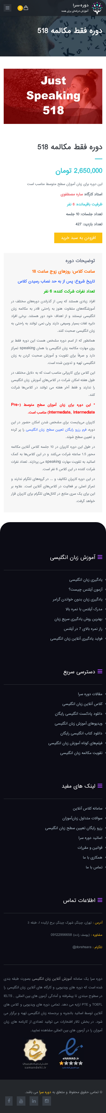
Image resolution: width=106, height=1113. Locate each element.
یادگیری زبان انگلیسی (85, 580)
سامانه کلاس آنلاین (87, 808)
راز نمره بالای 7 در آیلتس (83, 629)
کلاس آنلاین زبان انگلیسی (82, 704)
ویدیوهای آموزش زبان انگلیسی (78, 723)
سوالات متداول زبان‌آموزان (82, 818)
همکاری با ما (92, 857)
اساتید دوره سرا (90, 838)
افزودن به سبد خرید (78, 238)
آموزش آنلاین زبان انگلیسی (52, 979)
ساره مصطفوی (72, 194)
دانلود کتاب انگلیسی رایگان (81, 733)
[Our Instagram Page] (46, 1101)
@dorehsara (81, 947)
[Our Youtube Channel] (21, 1101)
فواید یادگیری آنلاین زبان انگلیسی (76, 639)
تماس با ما (94, 867)
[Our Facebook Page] (9, 1101)
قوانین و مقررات (90, 848)
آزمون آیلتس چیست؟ (85, 589)
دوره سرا (45, 1092)
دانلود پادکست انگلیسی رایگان (78, 714)
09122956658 (61, 935)
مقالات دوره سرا (90, 694)
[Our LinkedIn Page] (34, 1101)
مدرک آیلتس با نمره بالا (84, 609)
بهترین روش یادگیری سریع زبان (78, 619)
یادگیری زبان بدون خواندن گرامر (77, 599)
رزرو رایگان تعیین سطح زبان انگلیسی (73, 828)
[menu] (7, 8)
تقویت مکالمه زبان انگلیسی (81, 753)
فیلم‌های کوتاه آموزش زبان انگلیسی (75, 743)
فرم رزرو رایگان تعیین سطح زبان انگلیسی (56, 430)
